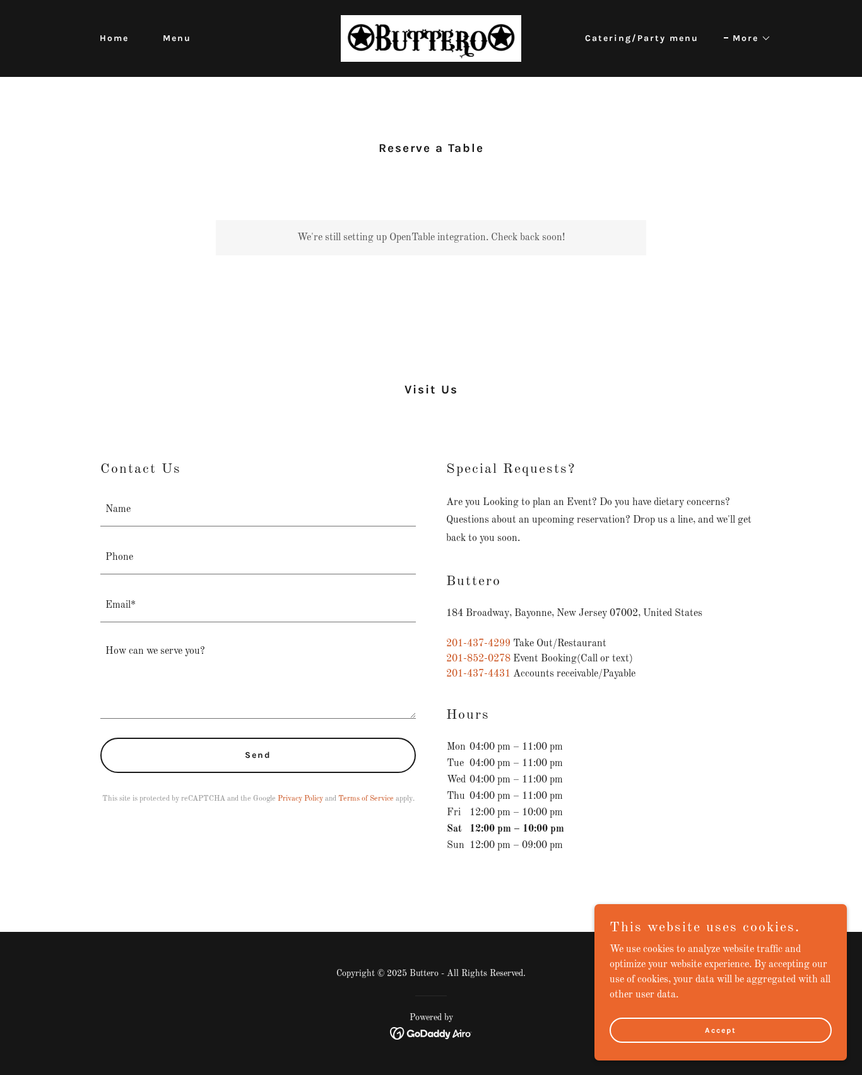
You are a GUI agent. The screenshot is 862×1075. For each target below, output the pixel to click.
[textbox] (258, 510)
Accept (720, 1029)
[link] (431, 38)
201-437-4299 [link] (478, 644)
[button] (747, 38)
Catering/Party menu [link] (642, 38)
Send (258, 755)
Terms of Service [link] (366, 799)
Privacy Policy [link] (300, 799)
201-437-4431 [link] (478, 674)
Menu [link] (177, 38)
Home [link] (114, 38)
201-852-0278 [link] (478, 659)
